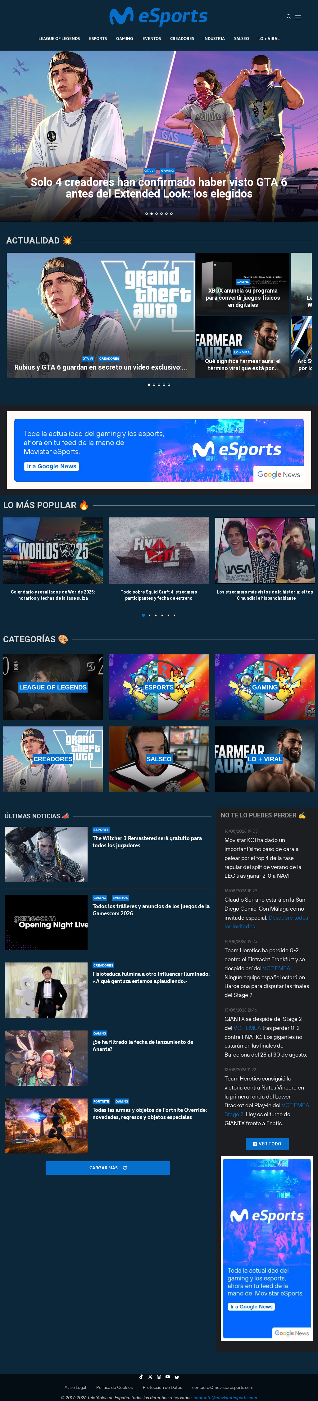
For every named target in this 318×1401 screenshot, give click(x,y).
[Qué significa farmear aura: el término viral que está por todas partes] (242, 347)
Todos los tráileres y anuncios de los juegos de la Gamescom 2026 (151, 910)
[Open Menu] (298, 17)
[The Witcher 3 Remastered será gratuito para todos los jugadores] (46, 854)
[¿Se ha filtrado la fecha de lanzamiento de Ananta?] (46, 1058)
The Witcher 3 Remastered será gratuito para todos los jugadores (147, 842)
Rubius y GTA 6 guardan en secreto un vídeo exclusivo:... (101, 367)
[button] (11, 136)
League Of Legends (59, 38)
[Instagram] (159, 1377)
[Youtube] (168, 1377)
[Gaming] (265, 687)
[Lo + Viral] (265, 759)
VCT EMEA (276, 968)
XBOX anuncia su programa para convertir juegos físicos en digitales (243, 297)
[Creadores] (53, 759)
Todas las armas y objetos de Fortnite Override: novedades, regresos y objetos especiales (150, 1113)
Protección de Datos (162, 1387)
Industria (214, 38)
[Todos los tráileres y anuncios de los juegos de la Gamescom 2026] (46, 922)
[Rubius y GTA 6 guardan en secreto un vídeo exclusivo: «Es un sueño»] (101, 315)
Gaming (124, 38)
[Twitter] (150, 1377)
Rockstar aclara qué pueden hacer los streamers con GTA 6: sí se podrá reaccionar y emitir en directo (159, 188)
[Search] (289, 17)
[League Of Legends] (53, 687)
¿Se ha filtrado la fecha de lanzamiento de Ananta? (143, 1045)
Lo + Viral (268, 38)
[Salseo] (159, 759)
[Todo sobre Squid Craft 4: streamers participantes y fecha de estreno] (159, 550)
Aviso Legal (75, 1387)
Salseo (241, 38)
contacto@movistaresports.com (222, 1387)
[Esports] (159, 687)
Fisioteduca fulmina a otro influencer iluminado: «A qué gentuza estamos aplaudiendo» (151, 977)
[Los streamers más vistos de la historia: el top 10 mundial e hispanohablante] (265, 550)
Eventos (152, 38)
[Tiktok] (141, 1377)
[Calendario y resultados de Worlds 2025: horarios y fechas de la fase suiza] (53, 550)
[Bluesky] (177, 1377)
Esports (98, 38)
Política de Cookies (114, 1387)
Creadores (182, 38)
